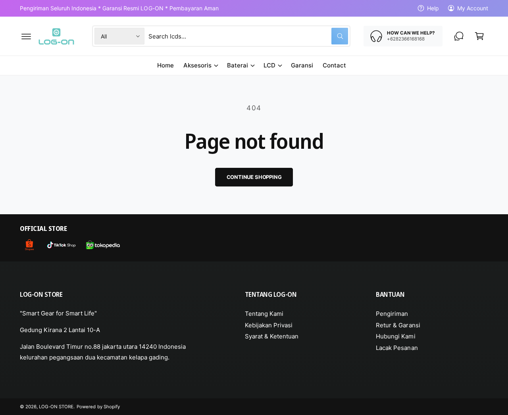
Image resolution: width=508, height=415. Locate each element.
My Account (472, 8)
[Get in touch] (458, 36)
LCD (269, 65)
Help (433, 8)
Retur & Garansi (398, 325)
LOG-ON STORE (56, 406)
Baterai (237, 65)
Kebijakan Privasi (268, 325)
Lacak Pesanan (397, 348)
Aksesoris (197, 65)
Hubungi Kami (395, 336)
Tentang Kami (264, 313)
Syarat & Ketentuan (271, 336)
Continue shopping (254, 177)
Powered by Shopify (98, 406)
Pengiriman (392, 313)
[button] (26, 36)
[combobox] (248, 36)
